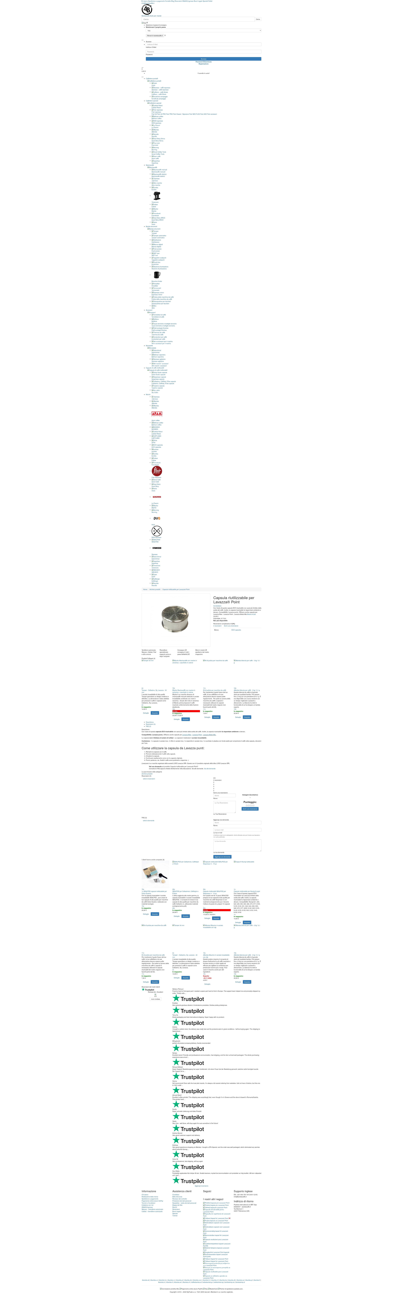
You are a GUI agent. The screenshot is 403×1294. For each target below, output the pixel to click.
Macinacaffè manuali (158, 172)
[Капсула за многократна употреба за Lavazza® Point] (217, 1268)
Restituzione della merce (150, 1197)
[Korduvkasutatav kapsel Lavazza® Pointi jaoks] (217, 1255)
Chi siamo (144, 1)
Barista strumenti (151, 226)
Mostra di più (251, 614)
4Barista (154, 403)
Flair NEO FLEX (194, 114)
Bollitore (154, 321)
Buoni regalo (198, 1)
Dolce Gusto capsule (158, 374)
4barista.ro (171, 1280)
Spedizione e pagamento (156, 1)
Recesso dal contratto (179, 1199)
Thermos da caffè (157, 334)
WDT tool (155, 255)
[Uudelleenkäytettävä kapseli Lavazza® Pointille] (217, 1244)
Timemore (155, 202)
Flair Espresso (156, 477)
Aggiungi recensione (201, 1186)
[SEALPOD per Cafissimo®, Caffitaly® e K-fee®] (186, 874)
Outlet (210, 1)
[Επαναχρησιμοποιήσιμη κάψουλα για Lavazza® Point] (217, 1264)
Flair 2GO (203, 114)
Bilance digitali (156, 246)
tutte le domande (148, 820)
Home (145, 589)
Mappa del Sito (177, 1205)
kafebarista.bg (218, 1282)
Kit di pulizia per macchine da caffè (214, 690)
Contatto (168, 1)
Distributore (155, 242)
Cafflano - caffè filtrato (159, 94)
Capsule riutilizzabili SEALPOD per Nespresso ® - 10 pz (214, 892)
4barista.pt (248, 1280)
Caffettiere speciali (152, 101)
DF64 (153, 442)
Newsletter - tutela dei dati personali (184, 1203)
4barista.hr (206, 1280)
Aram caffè (155, 158)
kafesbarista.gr (208, 1282)
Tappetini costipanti (158, 260)
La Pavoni (155, 127)
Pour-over (155, 145)
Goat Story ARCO (157, 220)
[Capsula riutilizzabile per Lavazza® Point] (176, 620)
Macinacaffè (150, 165)
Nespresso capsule (158, 379)
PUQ (153, 525)
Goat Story (155, 486)
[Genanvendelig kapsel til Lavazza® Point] (217, 1232)
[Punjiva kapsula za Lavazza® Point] (215, 1220)
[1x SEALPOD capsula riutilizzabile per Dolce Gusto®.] (155, 874)
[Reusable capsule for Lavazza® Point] (229, 1218)
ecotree (154, 451)
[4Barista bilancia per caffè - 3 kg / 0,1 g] (247, 673)
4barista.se (240, 1280)
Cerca (258, 19)
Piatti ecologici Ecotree (159, 330)
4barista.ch (186, 1282)
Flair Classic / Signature (181, 114)
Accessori (149, 310)
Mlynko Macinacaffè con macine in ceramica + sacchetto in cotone (183, 691)
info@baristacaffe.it (147, 3)
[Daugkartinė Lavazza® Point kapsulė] (216, 1252)
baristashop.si (240, 1282)
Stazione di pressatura (159, 269)
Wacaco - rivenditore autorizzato (152, 1209)
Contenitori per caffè (158, 339)
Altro (153, 308)
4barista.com (197, 1280)
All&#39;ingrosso (188, 1)
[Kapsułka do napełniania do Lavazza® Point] (217, 1215)
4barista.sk (145, 1280)
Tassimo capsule (157, 388)
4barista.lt (169, 1282)
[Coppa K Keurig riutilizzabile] (247, 874)
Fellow (154, 207)
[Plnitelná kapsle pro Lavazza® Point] (216, 1205)
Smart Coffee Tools (158, 154)
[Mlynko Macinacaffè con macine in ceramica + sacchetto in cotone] (186, 673)
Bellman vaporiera (158, 357)
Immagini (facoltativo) (250, 795)
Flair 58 (154, 114)
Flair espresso (156, 112)
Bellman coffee (156, 118)
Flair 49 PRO (161, 114)
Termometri (155, 290)
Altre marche (156, 185)
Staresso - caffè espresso (160, 90)
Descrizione (150, 722)
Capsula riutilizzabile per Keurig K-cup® (247, 891)
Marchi (148, 394)
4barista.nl (214, 1280)
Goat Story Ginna (157, 141)
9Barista (154, 132)
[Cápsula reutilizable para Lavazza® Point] (217, 1272)
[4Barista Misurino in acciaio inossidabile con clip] (217, 938)
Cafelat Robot (156, 107)
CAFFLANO (156, 438)
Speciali (205, 1)
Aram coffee (156, 420)
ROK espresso (156, 123)
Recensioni (178, 1)
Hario (153, 224)
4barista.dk (232, 1280)
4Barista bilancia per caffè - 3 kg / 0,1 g (247, 690)
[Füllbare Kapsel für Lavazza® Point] (216, 1218)
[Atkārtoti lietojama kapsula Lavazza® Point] (217, 1249)
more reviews (155, 999)
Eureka (154, 190)
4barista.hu (162, 1280)
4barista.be (223, 1280)
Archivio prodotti (155, 589)
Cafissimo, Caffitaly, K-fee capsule (163, 383)
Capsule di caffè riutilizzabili (155, 368)
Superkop (155, 163)
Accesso (203, 59)
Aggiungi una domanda (222, 857)
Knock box (155, 264)
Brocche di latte (157, 281)
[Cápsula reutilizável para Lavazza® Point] (217, 1240)
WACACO (155, 572)
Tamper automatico (158, 238)
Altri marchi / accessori (159, 366)
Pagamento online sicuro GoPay (152, 1201)
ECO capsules (156, 447)
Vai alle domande (209, 768)
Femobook (155, 215)
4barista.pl (179, 1280)
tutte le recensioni (149, 779)
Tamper (154, 233)
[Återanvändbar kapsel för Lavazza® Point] (217, 1236)
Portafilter (155, 286)
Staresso (155, 554)
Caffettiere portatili (152, 78)
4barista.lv (161, 1282)
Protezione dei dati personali (181, 1201)
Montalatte (149, 346)
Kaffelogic (155, 581)
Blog (172, 1)
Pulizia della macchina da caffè (162, 299)
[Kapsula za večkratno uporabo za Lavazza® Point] (217, 1277)
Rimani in (155, 36)
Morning (154, 150)
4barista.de (188, 1280)
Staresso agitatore (158, 361)
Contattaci (175, 1195)
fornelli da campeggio (159, 99)
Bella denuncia (177, 1197)
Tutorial (174, 1215)
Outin (153, 85)
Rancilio (154, 136)
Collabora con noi (147, 1205)
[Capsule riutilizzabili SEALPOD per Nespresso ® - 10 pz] (217, 874)
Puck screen (156, 251)
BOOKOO (155, 429)
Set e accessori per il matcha (161, 343)
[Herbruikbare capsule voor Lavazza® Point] (217, 1223)
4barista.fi (257, 1280)
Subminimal (155, 352)
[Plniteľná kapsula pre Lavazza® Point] (216, 1202)
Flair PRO (169, 114)
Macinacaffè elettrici (158, 176)
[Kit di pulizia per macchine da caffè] (217, 673)
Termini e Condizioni (148, 1203)
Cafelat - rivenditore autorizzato (152, 1211)
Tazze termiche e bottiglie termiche (163, 326)
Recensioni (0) (151, 724)
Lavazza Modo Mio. (209, 735)
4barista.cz (154, 1280)
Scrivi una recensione (231, 626)
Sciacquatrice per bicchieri (160, 303)
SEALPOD (155, 542)
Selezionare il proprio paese (156, 27)
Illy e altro (155, 392)
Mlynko (154, 211)
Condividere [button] (217, 606)
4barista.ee (177, 1282)
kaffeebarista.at (196, 1282)
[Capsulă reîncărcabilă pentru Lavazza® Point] (217, 1210)
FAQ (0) (148, 726)
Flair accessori (212, 114)
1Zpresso (155, 181)
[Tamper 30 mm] (155, 673)
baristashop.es (229, 1282)
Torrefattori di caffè (158, 317)
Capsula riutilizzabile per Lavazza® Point (176, 589)
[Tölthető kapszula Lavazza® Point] (215, 1207)
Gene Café (155, 482)
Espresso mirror (157, 295)
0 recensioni (217, 626)
